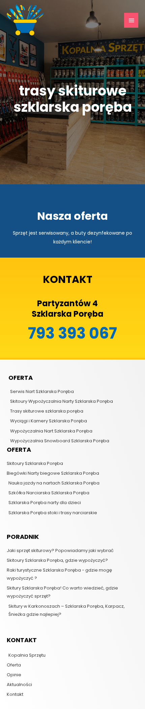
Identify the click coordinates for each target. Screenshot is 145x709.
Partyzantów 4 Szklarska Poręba (68, 308)
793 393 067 (72, 333)
